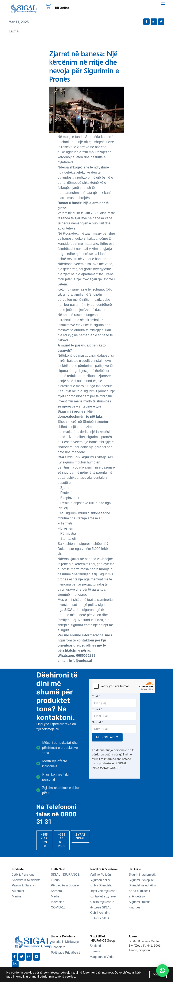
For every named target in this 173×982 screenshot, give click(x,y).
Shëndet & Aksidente (26, 880)
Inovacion (57, 902)
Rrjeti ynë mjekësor (103, 891)
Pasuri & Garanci (23, 885)
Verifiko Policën (100, 874)
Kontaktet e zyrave (103, 896)
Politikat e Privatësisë (65, 952)
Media (55, 896)
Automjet (18, 891)
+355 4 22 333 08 (44, 840)
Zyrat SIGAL (80, 836)
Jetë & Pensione (23, 874)
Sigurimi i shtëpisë (141, 880)
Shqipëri (95, 945)
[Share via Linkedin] (154, 21)
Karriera (56, 891)
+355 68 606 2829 (61, 840)
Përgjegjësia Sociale (65, 885)
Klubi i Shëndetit (101, 885)
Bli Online (62, 8)
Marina (16, 896)
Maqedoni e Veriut (102, 956)
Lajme (14, 31)
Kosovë (95, 951)
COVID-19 (58, 907)
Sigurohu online (100, 880)
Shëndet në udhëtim (142, 885)
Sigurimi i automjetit (142, 874)
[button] (162, 970)
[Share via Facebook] (146, 21)
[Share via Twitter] (161, 21)
